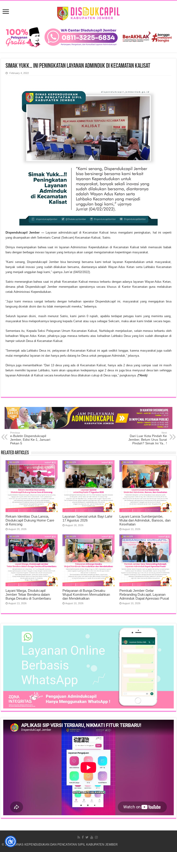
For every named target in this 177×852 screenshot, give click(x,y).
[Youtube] (92, 837)
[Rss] (78, 837)
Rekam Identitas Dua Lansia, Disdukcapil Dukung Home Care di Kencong (30, 520)
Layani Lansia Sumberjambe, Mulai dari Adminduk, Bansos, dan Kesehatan (145, 520)
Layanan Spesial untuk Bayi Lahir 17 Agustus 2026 (87, 518)
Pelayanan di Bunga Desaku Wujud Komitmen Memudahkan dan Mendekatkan (86, 594)
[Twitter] (87, 837)
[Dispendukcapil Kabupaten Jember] (88, 12)
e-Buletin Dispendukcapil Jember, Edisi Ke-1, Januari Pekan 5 (30, 438)
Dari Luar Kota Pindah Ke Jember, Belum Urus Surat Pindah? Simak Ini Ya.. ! (147, 438)
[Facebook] (82, 837)
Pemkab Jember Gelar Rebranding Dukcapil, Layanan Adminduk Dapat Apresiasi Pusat (144, 594)
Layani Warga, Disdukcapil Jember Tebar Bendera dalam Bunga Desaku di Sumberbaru (28, 594)
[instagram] (96, 837)
